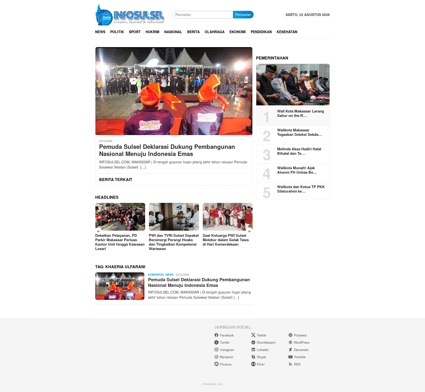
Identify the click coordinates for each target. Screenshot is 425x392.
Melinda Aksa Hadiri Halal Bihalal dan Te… (299, 151)
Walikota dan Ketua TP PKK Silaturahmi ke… (301, 188)
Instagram (227, 349)
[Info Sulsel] (130, 14)
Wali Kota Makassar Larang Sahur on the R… (300, 113)
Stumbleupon (266, 342)
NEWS (169, 274)
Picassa (225, 364)
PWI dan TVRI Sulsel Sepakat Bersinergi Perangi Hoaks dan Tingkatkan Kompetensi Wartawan (174, 242)
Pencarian (243, 14)
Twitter (261, 335)
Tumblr (224, 342)
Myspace (226, 356)
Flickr (261, 364)
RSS (297, 364)
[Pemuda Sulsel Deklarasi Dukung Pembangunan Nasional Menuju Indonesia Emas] (174, 91)
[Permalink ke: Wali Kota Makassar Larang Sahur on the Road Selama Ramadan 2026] (293, 85)
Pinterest (300, 335)
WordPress (302, 342)
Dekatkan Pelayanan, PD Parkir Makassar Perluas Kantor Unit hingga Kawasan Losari (120, 242)
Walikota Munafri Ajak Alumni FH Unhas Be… (297, 170)
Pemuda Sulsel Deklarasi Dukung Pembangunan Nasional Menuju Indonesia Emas (167, 150)
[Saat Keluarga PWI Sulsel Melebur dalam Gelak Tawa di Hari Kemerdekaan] (228, 217)
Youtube (299, 356)
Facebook (227, 335)
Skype (261, 356)
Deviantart (301, 349)
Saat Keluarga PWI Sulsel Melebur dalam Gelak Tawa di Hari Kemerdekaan (226, 239)
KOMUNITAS (156, 274)
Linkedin (263, 349)
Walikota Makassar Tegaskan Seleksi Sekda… (299, 132)
